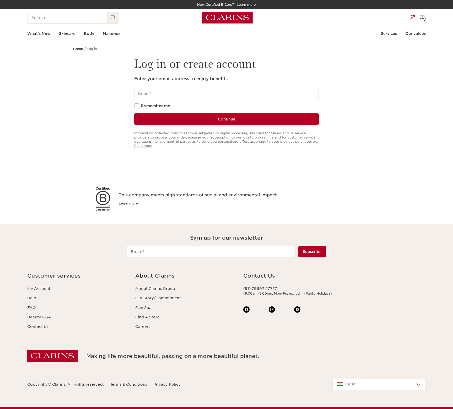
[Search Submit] (113, 18)
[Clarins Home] (227, 18)
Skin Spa (143, 308)
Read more (143, 146)
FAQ (31, 308)
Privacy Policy (167, 384)
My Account (38, 288)
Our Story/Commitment (158, 298)
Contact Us (37, 326)
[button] (77, 276)
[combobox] (379, 384)
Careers (142, 326)
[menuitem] (412, 18)
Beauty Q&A (39, 317)
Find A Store (147, 317)
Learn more (128, 203)
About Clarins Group (155, 288)
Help (31, 298)
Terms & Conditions (128, 384)
